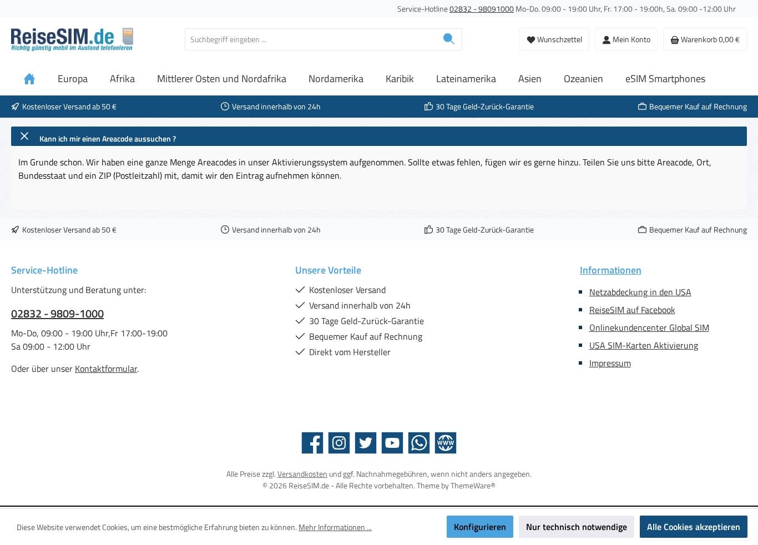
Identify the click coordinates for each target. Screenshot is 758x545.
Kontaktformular (106, 368)
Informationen (610, 270)
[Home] (29, 78)
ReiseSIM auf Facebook (632, 309)
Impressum (610, 363)
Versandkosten (302, 474)
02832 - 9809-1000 (57, 313)
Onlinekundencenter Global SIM (649, 327)
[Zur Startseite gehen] (72, 39)
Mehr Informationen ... (335, 527)
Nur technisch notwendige (576, 526)
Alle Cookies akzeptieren (693, 526)
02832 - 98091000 (481, 8)
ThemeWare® (473, 485)
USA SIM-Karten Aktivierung (643, 345)
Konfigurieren (480, 526)
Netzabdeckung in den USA (640, 292)
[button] (379, 136)
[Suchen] (449, 39)
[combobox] (311, 39)
